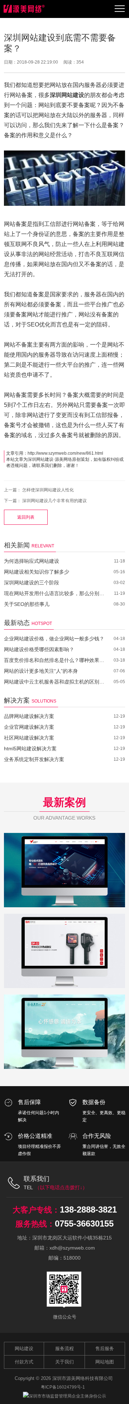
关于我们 (64, 1361)
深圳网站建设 (40, 459)
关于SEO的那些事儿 (26, 604)
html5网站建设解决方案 (30, 748)
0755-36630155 (84, 1223)
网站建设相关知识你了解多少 (36, 572)
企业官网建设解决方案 (29, 727)
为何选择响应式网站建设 (31, 561)
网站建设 (24, 1348)
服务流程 (64, 1348)
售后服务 (104, 1348)
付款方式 (24, 1361)
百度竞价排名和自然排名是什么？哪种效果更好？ (54, 660)
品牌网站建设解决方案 (29, 716)
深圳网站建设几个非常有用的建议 (54, 500)
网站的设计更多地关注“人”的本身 (41, 671)
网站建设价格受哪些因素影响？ (39, 649)
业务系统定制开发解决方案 (34, 759)
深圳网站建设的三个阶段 (31, 582)
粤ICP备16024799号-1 (63, 1387)
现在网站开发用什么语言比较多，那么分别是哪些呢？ (54, 593)
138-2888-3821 (88, 1209)
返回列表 (25, 517)
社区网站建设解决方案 (29, 738)
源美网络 (63, 459)
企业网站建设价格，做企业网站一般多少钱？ (54, 638)
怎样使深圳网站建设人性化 (48, 489)
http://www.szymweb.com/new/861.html (65, 453)
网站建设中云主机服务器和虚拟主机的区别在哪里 (54, 682)
